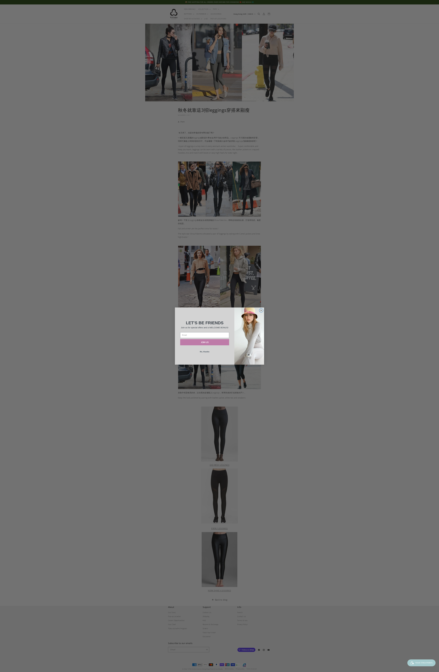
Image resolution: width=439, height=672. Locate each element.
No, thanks (204, 351)
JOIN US (205, 342)
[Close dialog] (261, 310)
